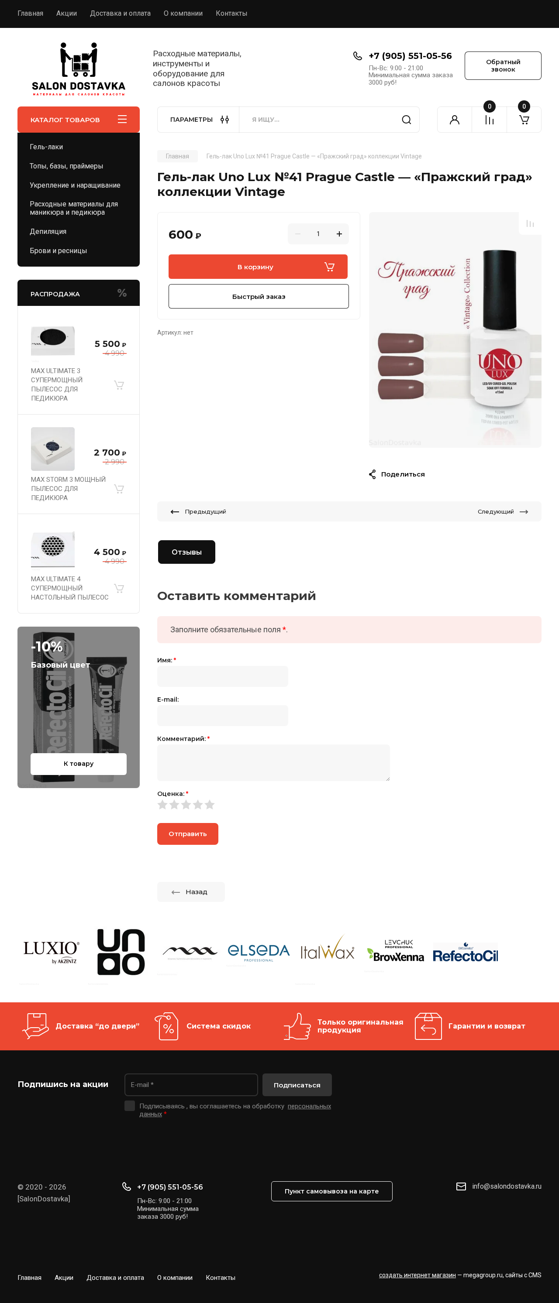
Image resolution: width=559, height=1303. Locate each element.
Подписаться (297, 1085)
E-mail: (168, 699)
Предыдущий (205, 511)
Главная (30, 13)
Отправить (188, 834)
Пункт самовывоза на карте (332, 1191)
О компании (183, 13)
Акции (66, 13)
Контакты (232, 13)
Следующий (496, 511)
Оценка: (172, 794)
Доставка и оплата (120, 13)
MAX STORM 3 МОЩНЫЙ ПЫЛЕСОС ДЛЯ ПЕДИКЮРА (68, 489)
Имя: (166, 660)
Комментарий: (183, 739)
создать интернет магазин (417, 1275)
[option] (455, 330)
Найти (406, 119)
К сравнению (530, 223)
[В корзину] (118, 384)
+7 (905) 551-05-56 (410, 56)
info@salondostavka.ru (507, 1186)
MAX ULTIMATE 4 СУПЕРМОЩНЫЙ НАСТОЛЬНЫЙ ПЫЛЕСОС (70, 588)
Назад (196, 892)
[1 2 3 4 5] (349, 804)
